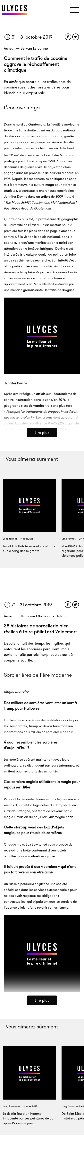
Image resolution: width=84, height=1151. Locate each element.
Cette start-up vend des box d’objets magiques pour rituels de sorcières (34, 829)
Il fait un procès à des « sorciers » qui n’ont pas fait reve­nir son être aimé (40, 869)
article (45, 196)
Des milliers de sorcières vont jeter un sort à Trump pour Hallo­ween (40, 705)
